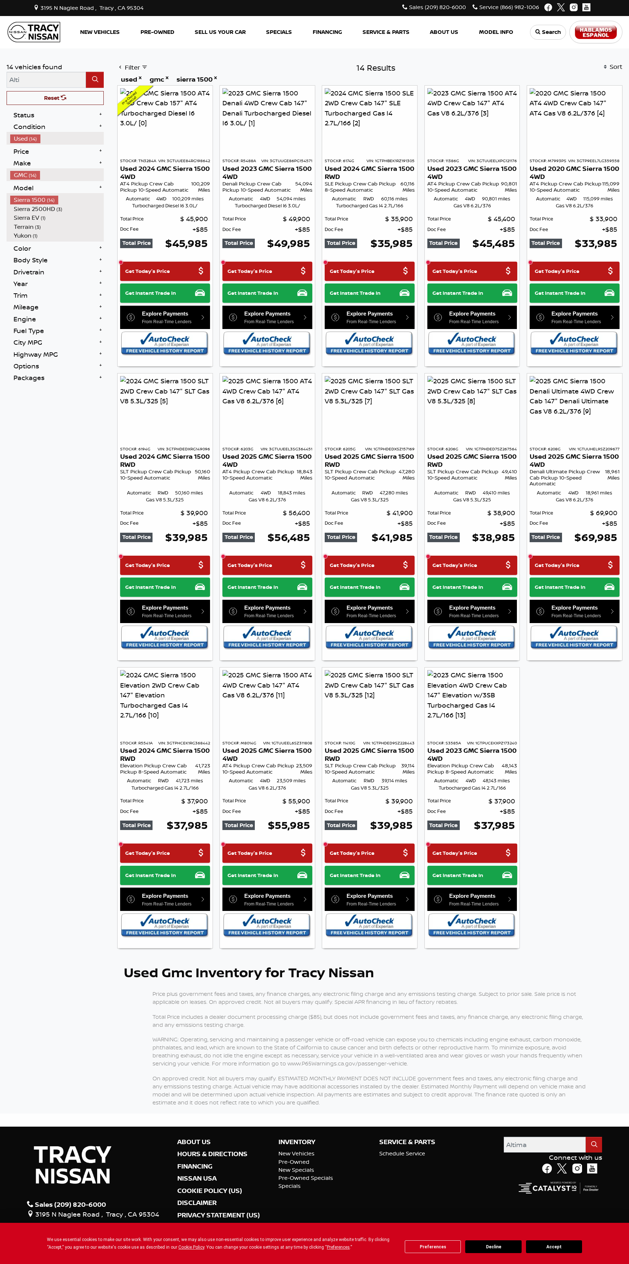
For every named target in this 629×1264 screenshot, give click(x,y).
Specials (289, 1186)
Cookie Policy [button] (191, 1247)
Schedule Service (402, 1153)
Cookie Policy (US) (209, 1190)
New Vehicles (296, 1153)
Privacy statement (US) (218, 1215)
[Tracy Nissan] (34, 31)
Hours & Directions (212, 1154)
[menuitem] (57, 138)
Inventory (296, 1142)
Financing (195, 1166)
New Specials (296, 1170)
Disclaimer (197, 1202)
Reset (52, 98)
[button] (100, 32)
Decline (493, 1246)
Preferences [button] (338, 1247)
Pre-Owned (293, 1162)
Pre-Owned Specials (305, 1178)
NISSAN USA (197, 1178)
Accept (554, 1246)
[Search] (95, 79)
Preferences (433, 1246)
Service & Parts (407, 1142)
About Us (194, 1142)
